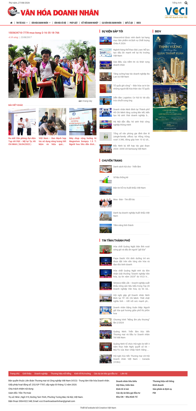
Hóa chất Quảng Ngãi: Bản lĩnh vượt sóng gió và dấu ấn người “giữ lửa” (131, 248)
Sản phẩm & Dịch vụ (162, 389)
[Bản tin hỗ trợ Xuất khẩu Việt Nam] (106, 190)
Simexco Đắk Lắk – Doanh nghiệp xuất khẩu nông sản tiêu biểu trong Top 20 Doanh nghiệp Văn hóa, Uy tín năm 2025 (131, 286)
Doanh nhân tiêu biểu (126, 381)
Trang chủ (14, 373)
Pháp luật (74, 22)
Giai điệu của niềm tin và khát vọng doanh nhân (131, 63)
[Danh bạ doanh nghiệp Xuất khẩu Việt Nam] (106, 216)
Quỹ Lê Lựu (129, 22)
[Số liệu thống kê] (106, 179)
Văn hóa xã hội (60, 22)
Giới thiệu (27, 373)
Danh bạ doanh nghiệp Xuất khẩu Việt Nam (131, 214)
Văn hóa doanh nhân (40, 22)
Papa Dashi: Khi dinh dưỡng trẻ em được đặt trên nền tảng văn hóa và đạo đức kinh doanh (131, 261)
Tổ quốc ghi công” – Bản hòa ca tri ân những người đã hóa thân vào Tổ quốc (131, 87)
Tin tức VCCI (20, 22)
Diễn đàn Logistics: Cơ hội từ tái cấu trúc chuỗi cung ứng (131, 99)
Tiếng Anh (177, 3)
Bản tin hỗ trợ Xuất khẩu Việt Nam (129, 188)
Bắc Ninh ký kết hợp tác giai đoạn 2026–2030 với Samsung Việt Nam (131, 147)
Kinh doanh (158, 385)
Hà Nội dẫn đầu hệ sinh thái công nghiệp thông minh (131, 123)
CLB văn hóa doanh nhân (111, 22)
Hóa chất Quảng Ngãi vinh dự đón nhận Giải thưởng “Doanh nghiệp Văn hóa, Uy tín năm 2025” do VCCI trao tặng (131, 273)
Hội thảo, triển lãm (125, 385)
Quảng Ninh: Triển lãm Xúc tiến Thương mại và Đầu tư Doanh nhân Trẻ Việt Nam (131, 334)
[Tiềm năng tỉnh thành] (106, 228)
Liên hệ (124, 373)
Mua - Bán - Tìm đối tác (124, 199)
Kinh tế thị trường (82, 373)
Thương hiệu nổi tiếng (61, 373)
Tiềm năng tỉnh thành (123, 225)
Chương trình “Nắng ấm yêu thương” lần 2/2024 (131, 321)
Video (138, 22)
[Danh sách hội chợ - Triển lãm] (106, 169)
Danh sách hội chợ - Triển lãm (127, 166)
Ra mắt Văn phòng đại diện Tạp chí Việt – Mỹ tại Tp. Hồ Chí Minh (22, 141)
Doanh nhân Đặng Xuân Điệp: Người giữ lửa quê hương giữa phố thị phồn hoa (131, 310)
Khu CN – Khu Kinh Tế (127, 397)
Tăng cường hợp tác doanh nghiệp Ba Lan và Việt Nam (131, 75)
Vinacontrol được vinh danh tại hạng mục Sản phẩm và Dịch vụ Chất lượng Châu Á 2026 (131, 40)
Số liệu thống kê (120, 177)
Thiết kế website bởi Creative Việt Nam (98, 408)
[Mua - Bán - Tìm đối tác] (106, 203)
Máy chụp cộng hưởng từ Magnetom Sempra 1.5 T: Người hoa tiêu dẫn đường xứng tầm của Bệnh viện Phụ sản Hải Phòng (82, 141)
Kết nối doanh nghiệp (89, 22)
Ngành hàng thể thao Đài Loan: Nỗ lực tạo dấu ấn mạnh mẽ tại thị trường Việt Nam (131, 52)
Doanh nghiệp (41, 373)
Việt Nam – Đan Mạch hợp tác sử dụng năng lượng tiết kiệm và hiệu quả (52, 141)
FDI (154, 393)
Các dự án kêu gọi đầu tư (105, 373)
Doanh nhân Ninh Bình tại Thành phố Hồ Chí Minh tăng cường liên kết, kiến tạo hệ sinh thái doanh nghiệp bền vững (131, 112)
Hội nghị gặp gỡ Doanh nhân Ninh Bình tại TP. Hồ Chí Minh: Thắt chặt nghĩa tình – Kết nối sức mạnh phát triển (131, 298)
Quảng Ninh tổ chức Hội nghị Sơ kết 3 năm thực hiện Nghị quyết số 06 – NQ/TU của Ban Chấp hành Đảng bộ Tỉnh (131, 347)
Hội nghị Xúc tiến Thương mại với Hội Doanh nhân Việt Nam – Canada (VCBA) (131, 359)
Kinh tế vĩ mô (122, 389)
